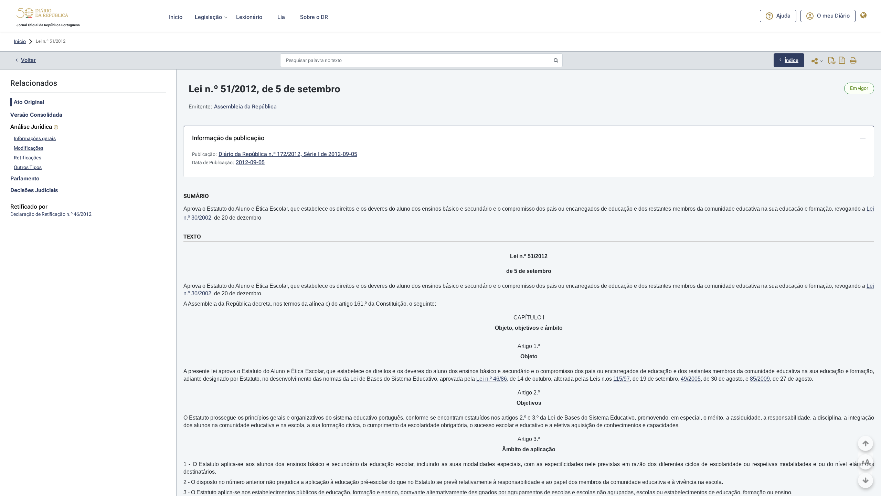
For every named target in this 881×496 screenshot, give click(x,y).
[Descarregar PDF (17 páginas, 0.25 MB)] (832, 61)
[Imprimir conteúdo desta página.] (853, 61)
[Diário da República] (42, 14)
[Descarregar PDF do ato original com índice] (842, 61)
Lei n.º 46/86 (491, 379)
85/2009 (760, 379)
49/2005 (691, 379)
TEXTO (192, 236)
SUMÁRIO (196, 196)
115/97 (621, 379)
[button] (42, 14)
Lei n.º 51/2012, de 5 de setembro (264, 89)
